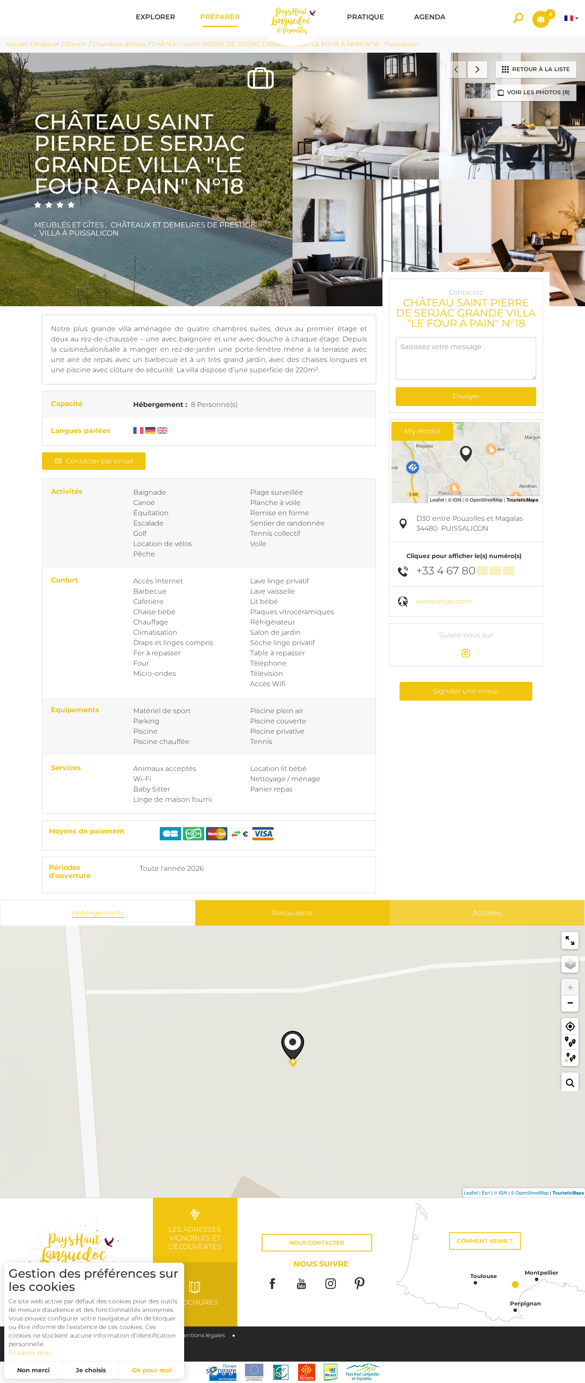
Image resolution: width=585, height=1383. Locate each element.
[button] (155, 18)
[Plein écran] (570, 940)
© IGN (500, 1192)
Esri (486, 1192)
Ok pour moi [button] (151, 1370)
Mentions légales (202, 1335)
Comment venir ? (485, 1241)
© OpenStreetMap (530, 1192)
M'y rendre (422, 431)
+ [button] (570, 987)
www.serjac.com (444, 601)
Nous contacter (316, 1243)
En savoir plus (29, 1352)
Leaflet (471, 1192)
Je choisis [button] (91, 1370)
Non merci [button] (33, 1370)
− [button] (570, 1003)
